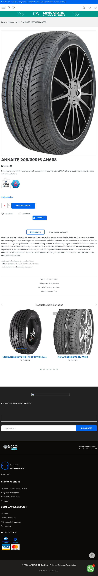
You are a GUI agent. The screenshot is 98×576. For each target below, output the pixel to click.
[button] (90, 568)
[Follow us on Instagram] (91, 449)
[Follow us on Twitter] (79, 449)
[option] (48, 93)
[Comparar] (96, 8)
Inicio (3, 22)
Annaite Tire (52, 291)
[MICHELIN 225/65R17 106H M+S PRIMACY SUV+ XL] (25, 331)
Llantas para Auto (53, 287)
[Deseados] (90, 8)
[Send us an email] (87, 449)
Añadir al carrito (23, 206)
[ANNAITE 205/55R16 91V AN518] (72, 331)
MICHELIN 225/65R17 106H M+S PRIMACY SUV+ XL (25, 357)
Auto (18, 22)
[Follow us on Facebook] (83, 449)
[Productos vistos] (92, 555)
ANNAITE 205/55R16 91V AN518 (73, 357)
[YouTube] (96, 449)
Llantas (11, 22)
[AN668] (48, 93)
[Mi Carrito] (84, 8)
